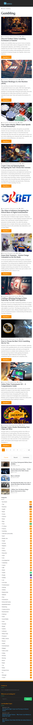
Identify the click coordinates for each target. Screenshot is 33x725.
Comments (26, 457)
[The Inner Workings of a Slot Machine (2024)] (16, 69)
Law (3, 580)
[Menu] (2, 4)
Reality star (5, 538)
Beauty (4, 641)
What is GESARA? (15, 476)
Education (4, 553)
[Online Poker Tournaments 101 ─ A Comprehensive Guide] (16, 371)
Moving (4, 658)
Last (29, 450)
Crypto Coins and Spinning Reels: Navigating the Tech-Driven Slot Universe (15, 167)
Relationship (5, 592)
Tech (3, 523)
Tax (3, 665)
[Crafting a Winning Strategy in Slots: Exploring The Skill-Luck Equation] (16, 285)
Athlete (4, 589)
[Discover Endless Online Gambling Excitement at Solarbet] (16, 26)
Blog (3, 521)
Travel (3, 572)
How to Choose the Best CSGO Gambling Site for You (15, 342)
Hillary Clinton (5, 638)
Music (3, 511)
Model (3, 626)
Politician (4, 614)
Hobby (3, 653)
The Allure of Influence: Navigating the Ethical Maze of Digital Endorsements (14, 211)
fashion (4, 628)
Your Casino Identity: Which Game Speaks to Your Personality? (16, 125)
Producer (4, 636)
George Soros (5, 670)
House (3, 514)
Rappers (4, 545)
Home (3, 8)
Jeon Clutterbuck (6, 36)
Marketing (4, 606)
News (3, 519)
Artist (3, 616)
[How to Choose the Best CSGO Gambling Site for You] (16, 328)
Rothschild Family (6, 602)
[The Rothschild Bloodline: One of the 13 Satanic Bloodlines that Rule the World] (5, 485)
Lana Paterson (5, 79)
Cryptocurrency (6, 609)
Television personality (7, 533)
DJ (2, 672)
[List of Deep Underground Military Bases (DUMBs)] (5, 464)
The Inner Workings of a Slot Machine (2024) (14, 82)
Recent (16, 457)
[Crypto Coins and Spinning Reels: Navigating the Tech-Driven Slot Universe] (16, 153)
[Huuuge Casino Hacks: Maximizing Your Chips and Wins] (16, 414)
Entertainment (5, 645)
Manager (4, 675)
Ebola (3, 667)
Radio (3, 662)
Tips (3, 504)
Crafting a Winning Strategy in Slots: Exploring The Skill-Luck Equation (14, 299)
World (3, 570)
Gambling (4, 531)
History (4, 550)
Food (3, 621)
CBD (3, 567)
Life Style (4, 582)
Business (4, 506)
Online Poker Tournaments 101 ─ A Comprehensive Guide (13, 385)
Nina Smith (4, 253)
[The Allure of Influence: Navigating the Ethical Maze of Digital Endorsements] (16, 198)
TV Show (4, 526)
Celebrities (4, 562)
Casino (3, 565)
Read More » (6, 57)
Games (4, 577)
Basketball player (6, 604)
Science (4, 516)
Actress (4, 543)
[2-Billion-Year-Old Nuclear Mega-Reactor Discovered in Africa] (5, 491)
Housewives (5, 599)
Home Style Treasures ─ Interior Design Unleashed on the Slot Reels (15, 256)
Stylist (3, 643)
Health (3, 509)
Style (3, 555)
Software (4, 631)
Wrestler (4, 624)
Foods (3, 575)
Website (4, 594)
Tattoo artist (5, 650)
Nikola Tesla (5, 633)
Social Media (5, 619)
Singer (3, 540)
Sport (3, 536)
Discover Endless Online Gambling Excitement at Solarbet (13, 39)
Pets (3, 597)
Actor (3, 548)
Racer (3, 660)
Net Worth (4, 501)
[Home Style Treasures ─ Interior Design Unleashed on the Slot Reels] (16, 242)
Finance (4, 528)
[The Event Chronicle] (8, 3)
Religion (4, 648)
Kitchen (4, 655)
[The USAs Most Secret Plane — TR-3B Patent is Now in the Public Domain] (5, 471)
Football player (5, 585)
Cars (3, 558)
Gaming (4, 587)
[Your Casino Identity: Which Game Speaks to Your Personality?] (16, 112)
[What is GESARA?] (5, 478)
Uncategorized (5, 560)
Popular (6, 457)
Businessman (5, 611)
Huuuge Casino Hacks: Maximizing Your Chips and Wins (15, 428)
